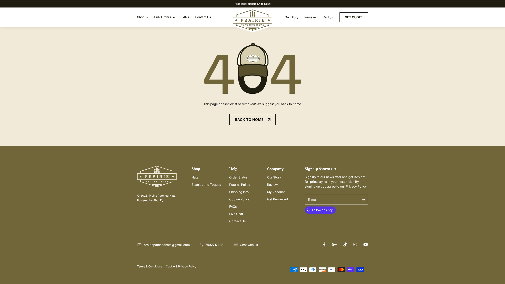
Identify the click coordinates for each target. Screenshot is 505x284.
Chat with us (249, 245)
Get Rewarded (277, 199)
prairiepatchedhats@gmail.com (167, 245)
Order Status (238, 177)
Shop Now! (263, 3)
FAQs (233, 206)
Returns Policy (239, 185)
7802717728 (214, 245)
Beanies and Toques (206, 185)
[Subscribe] (363, 200)
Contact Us (237, 221)
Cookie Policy (239, 199)
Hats (195, 177)
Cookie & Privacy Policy (181, 266)
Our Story (291, 17)
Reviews (310, 17)
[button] (143, 17)
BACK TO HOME (249, 120)
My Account (276, 192)
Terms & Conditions (149, 266)
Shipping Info (239, 192)
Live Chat (236, 214)
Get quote (354, 17)
